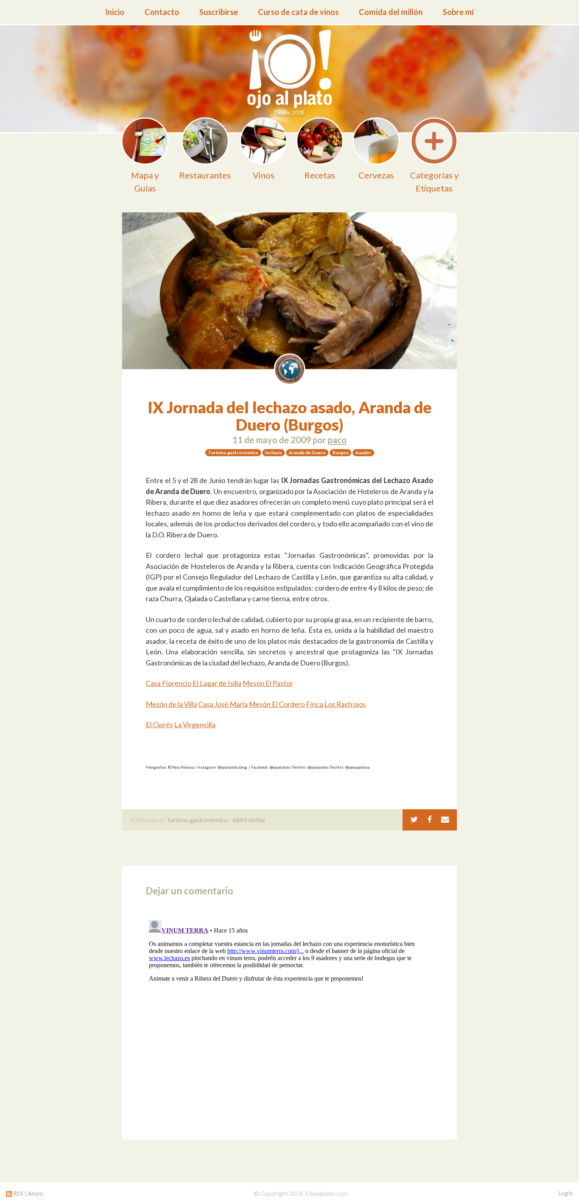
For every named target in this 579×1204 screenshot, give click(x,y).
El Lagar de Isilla (217, 683)
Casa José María (223, 704)
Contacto (162, 12)
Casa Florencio (168, 683)
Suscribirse (218, 12)
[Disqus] (289, 1015)
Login (565, 1193)
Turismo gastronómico (197, 819)
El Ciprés (159, 724)
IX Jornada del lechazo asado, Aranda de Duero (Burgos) (290, 416)
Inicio (114, 12)
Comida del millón (391, 12)
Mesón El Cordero (277, 704)
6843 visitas (248, 819)
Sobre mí (458, 12)
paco (337, 440)
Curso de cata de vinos (298, 12)
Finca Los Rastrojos (336, 704)
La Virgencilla (194, 724)
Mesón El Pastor (268, 683)
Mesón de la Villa (171, 704)
